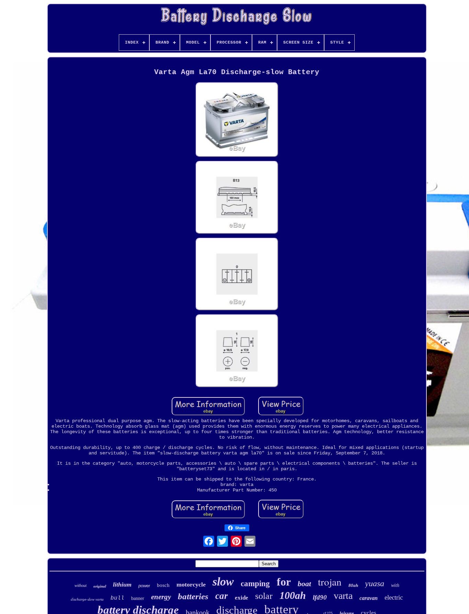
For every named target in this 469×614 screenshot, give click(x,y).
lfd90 (320, 597)
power (144, 585)
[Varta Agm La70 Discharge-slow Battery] (237, 120)
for (284, 582)
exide (241, 597)
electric (394, 597)
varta (343, 595)
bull (117, 598)
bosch (163, 585)
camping (255, 583)
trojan (330, 581)
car (221, 596)
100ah (292, 595)
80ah (353, 585)
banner (137, 598)
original (99, 586)
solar (264, 596)
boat (304, 583)
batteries (193, 596)
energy (161, 597)
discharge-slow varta (87, 599)
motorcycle (191, 584)
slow (223, 581)
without (81, 585)
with (395, 585)
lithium (122, 584)
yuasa (374, 583)
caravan (368, 598)
